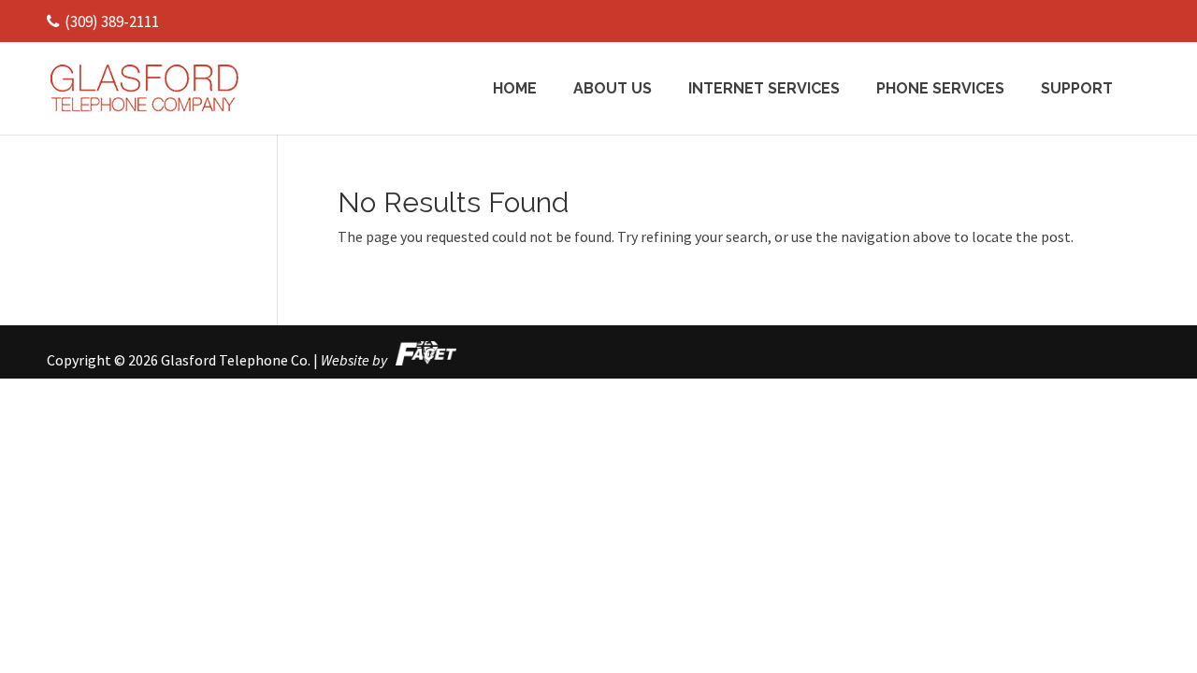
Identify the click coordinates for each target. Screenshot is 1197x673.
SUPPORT (1077, 89)
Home (515, 89)
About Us (612, 89)
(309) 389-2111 (112, 21)
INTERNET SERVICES (764, 89)
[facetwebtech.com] (423, 360)
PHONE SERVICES (940, 89)
